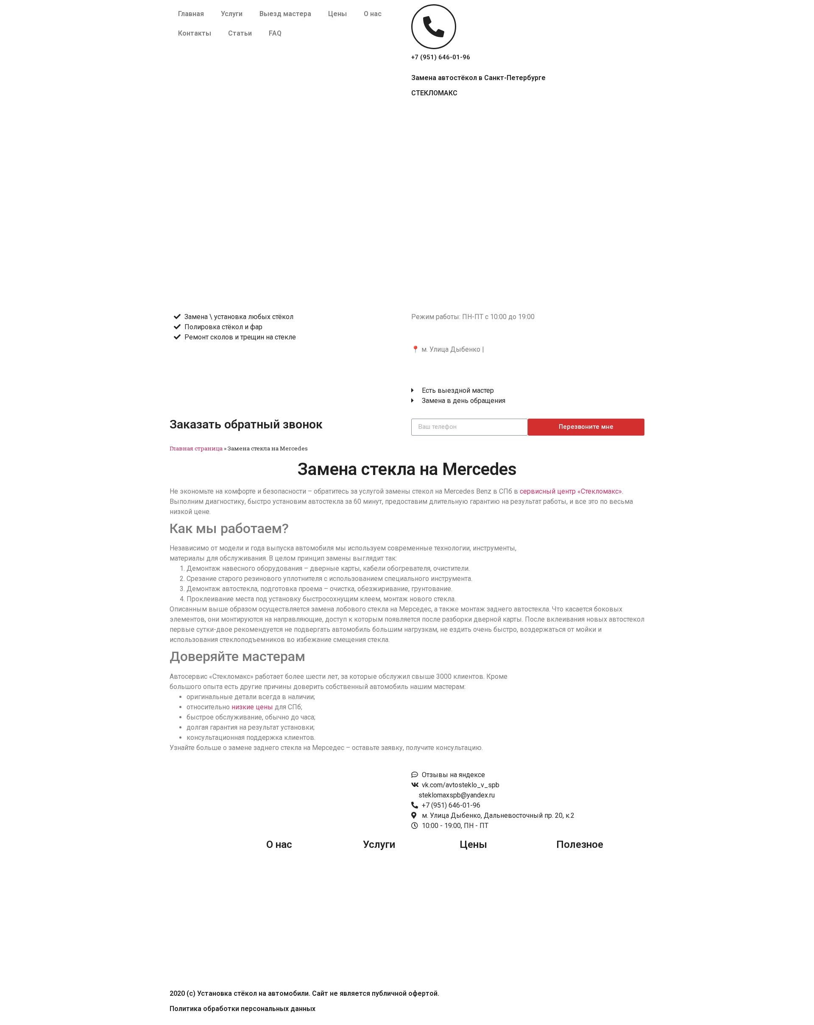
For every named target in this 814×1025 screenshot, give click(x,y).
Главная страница (196, 448)
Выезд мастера (285, 14)
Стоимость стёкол (488, 879)
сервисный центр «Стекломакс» (571, 491)
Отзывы (279, 896)
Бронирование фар (393, 879)
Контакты (194, 33)
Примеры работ (291, 879)
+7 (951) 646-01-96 (440, 57)
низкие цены (252, 707)
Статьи (240, 33)
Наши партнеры (291, 912)
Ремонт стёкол (386, 928)
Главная (191, 14)
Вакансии (281, 928)
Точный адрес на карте (447, 365)
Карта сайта (574, 896)
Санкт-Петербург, (438, 333)
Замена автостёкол (393, 896)
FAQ (275, 33)
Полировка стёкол (392, 912)
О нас (373, 14)
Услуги (232, 14)
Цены (337, 14)
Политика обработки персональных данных (242, 1009)
